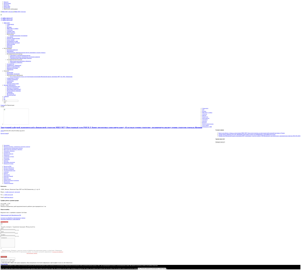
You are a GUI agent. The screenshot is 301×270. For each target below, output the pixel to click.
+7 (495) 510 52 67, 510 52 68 (12, 192)
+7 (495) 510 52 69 (8, 194)
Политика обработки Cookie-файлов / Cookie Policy (153, 268)
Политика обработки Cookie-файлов (10, 219)
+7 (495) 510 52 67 (7, 20)
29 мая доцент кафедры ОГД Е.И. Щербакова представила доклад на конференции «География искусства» (247, 134)
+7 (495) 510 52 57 (7, 18)
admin (2, 130)
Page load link (4, 264)
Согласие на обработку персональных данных (13, 218)
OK (139, 268)
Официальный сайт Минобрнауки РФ (11, 215)
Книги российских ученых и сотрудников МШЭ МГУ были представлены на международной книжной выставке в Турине (252, 133)
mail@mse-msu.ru (8, 197)
